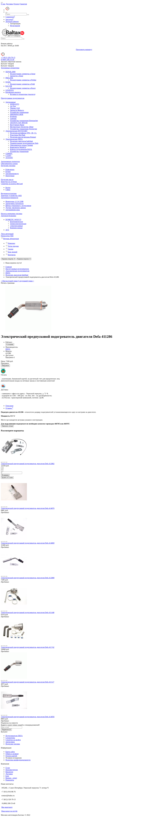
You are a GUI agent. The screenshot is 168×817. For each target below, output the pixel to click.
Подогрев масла (7, 180)
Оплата (16, 4)
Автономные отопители (10, 161)
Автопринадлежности (9, 198)
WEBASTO (14, 104)
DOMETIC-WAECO (13, 220)
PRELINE (9, 78)
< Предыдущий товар (9, 281)
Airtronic (13, 119)
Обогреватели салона (9, 164)
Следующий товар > (26, 281)
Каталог (7, 66)
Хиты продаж (13, 246)
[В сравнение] (4, 368)
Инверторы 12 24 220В (14, 201)
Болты (7, 188)
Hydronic (13, 116)
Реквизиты (9, 780)
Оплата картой (11, 756)
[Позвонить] (7, 10)
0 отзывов (9, 344)
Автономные (10, 102)
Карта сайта (10, 752)
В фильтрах (9, 169)
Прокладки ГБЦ (7, 236)
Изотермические (16, 222)
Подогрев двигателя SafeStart (21, 141)
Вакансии (9, 772)
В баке (8, 172)
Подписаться (6, 730)
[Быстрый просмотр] (6, 462)
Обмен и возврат (12, 754)
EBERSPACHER (16, 114)
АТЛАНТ (9, 158)
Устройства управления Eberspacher (24, 121)
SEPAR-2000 (10, 72)
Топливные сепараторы (10, 68)
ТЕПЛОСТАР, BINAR (19, 123)
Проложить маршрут (84, 50)
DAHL (8, 82)
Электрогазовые (16, 226)
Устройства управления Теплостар (23, 129)
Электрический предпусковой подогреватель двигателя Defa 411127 (27, 682)
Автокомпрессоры (12, 210)
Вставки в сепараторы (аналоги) (22, 94)
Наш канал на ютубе (9, 811)
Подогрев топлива (8, 166)
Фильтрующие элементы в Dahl (22, 84)
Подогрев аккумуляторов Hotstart (23, 137)
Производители (11, 770)
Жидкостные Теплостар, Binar (21, 127)
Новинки (11, 243)
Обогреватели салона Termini (21, 145)
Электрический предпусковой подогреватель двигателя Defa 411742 (27, 647)
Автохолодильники (8, 216)
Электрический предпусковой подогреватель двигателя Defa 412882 (27, 464)
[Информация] (2, 2)
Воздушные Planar (17, 125)
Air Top (13, 106)
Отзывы (9, 408)
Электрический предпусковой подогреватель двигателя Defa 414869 (27, 543)
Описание (9, 406)
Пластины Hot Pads (17, 135)
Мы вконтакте (6, 807)
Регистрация (15, 26)
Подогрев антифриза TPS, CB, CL (23, 133)
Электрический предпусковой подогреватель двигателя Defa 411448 (27, 612)
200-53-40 (7, 60)
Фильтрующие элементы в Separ (22, 74)
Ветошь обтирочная (11, 239)
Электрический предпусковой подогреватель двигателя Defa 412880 (27, 578)
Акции (10, 249)
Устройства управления (19, 112)
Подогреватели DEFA (14, 736)
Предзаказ (5, 365)
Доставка (9, 4)
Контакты (12, 255)
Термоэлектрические (18, 224)
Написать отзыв (7, 426)
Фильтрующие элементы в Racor (23, 88)
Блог (7, 776)
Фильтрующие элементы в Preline (23, 80)
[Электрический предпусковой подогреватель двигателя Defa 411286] (28, 331)
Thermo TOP (15, 108)
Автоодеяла (10, 742)
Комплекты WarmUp (18, 147)
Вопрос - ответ (11, 778)
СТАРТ (8, 156)
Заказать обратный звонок (11, 62)
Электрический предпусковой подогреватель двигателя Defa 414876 (27, 508)
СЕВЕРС (9, 153)
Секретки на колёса (13, 740)
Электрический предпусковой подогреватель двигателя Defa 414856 (27, 717)
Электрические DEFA (14, 139)
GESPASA (9, 90)
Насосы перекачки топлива (11, 214)
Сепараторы (10, 738)
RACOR (8, 86)
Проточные (9, 176)
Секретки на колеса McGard (12, 184)
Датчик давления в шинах (15, 208)
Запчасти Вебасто (17, 110)
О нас (3, 4)
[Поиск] (6, 12)
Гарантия (23, 4)
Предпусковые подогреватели (12, 98)
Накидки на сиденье (9, 182)
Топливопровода (12, 174)
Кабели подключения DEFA (21, 149)
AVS (7, 230)
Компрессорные (16, 228)
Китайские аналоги (13, 92)
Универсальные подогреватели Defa (24, 143)
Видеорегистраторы (9, 193)
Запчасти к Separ (16, 76)
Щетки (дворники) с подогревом (18, 206)
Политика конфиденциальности (18, 760)
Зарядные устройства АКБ (11, 196)
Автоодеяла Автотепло (14, 204)
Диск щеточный (7, 234)
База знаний (12, 252)
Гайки (7, 190)
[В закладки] (2, 368)
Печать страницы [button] (8, 283)
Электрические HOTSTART (16, 131)
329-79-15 (8, 58)
